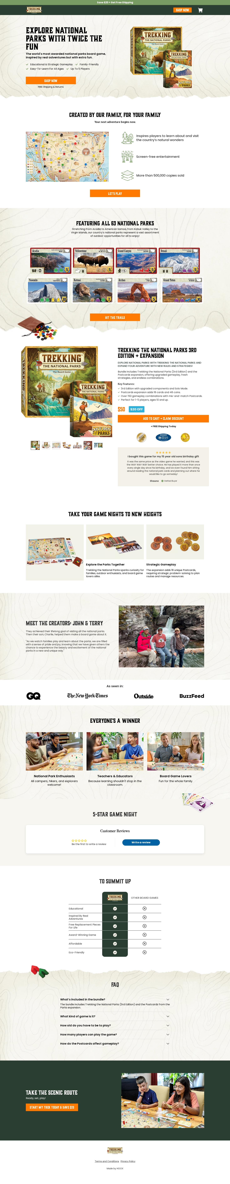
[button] (200, 10)
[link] (115, 2)
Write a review (141, 842)
